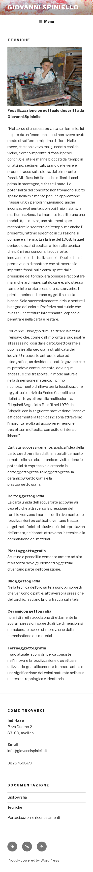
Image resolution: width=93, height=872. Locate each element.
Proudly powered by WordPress (33, 860)
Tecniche (14, 807)
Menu (49, 21)
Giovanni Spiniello (43, 7)
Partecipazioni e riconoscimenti (33, 817)
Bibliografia (17, 797)
